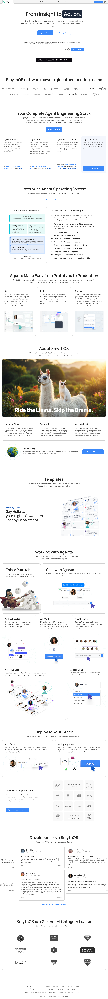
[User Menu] (104, 1)
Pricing (60, 2)
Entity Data (65, 996)
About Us (62, 986)
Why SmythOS (43, 2)
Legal (68, 989)
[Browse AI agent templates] (80, 515)
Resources (51, 989)
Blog (73, 989)
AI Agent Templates (73, 986)
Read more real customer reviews (54, 904)
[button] (68, 50)
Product (53, 2)
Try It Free (98, 2)
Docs (66, 2)
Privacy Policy (60, 989)
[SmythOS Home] (7, 2)
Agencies (47, 986)
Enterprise (55, 986)
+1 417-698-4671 (79, 992)
